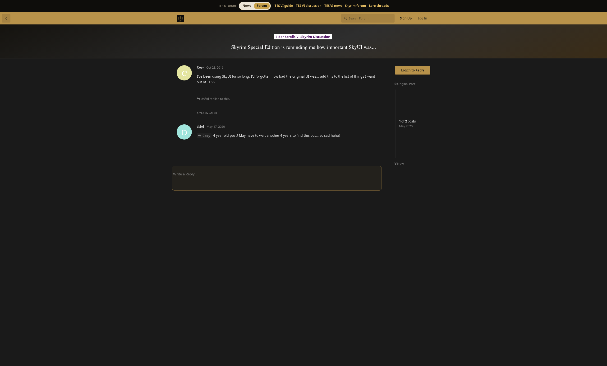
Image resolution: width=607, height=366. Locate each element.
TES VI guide (284, 6)
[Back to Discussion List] (6, 18)
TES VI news (333, 6)
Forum (262, 6)
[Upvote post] (349, 91)
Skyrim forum (355, 6)
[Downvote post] (359, 91)
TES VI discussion (309, 6)
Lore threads (379, 6)
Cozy (206, 135)
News (247, 6)
